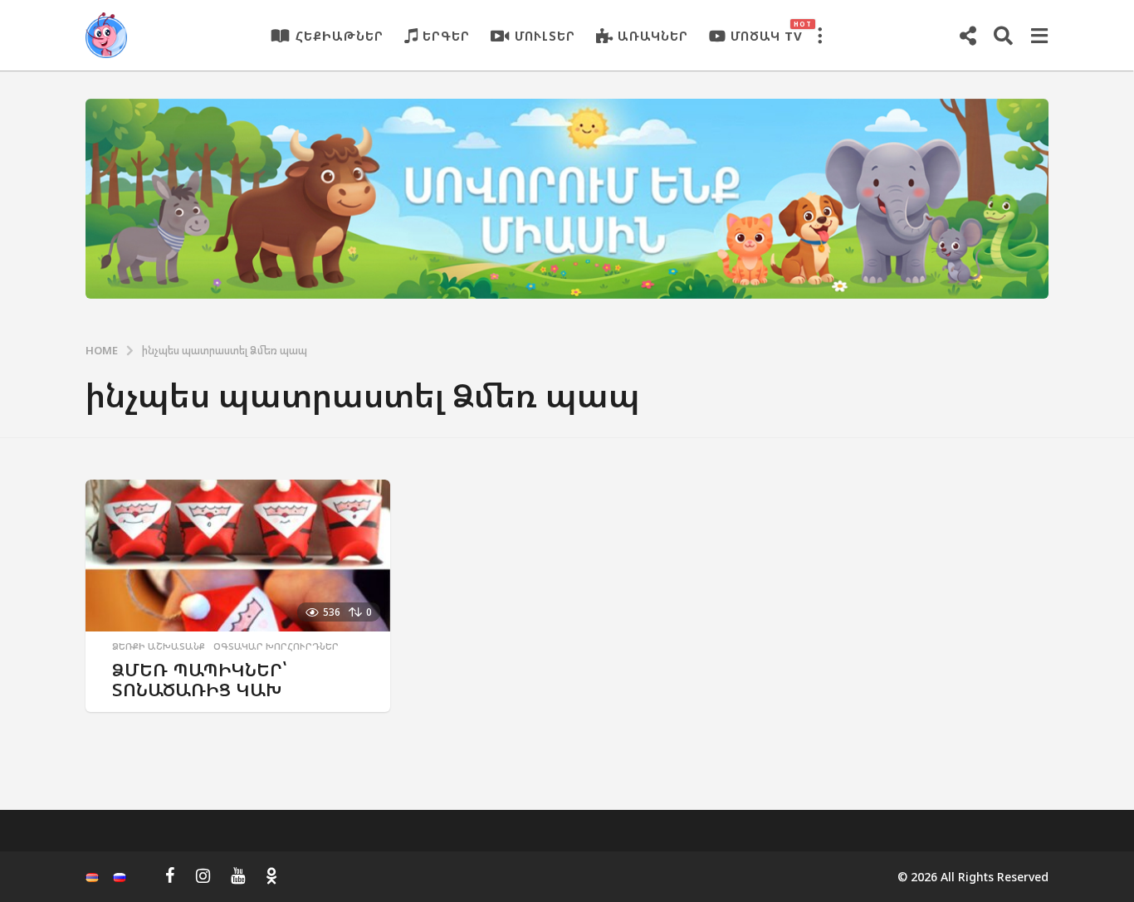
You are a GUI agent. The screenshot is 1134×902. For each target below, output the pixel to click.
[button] (819, 35)
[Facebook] (170, 875)
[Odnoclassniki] (271, 875)
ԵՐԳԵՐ (446, 35)
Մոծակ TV (767, 31)
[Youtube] (238, 875)
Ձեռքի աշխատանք (158, 646)
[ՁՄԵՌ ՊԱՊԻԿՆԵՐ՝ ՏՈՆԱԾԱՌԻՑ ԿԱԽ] (238, 555)
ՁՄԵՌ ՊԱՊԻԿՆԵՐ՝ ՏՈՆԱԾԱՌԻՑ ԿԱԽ (199, 679)
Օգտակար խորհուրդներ (276, 646)
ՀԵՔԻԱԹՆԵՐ (340, 35)
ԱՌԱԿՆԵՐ (653, 35)
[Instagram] (203, 875)
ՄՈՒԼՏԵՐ (545, 35)
